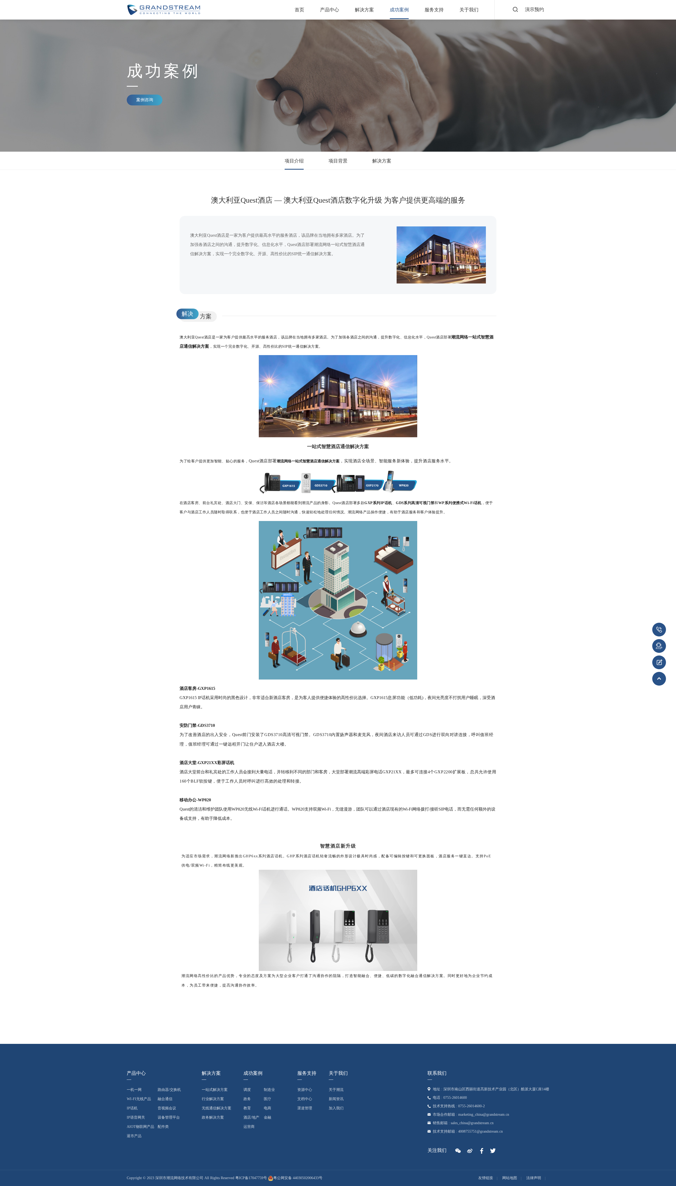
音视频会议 (167, 1108)
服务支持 (434, 9)
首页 (299, 9)
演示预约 (534, 9)
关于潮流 (336, 1090)
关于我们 (468, 9)
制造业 (269, 1090)
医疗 (267, 1099)
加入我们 (336, 1108)
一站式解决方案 (215, 1090)
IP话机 (132, 1108)
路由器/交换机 (169, 1090)
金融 (267, 1117)
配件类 (163, 1127)
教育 (247, 1108)
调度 (247, 1090)
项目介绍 (294, 161)
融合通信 (165, 1099)
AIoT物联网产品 (140, 1127)
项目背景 (338, 161)
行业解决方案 (213, 1099)
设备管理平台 (169, 1117)
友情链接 (485, 1178)
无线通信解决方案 (216, 1108)
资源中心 (304, 1090)
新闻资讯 (336, 1099)
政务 (247, 1099)
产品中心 (329, 9)
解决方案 (364, 9)
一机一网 (134, 1090)
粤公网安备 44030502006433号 (297, 1178)
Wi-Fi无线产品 (139, 1099)
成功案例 (399, 9)
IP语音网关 (136, 1117)
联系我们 (437, 1073)
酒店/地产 (251, 1117)
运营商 (249, 1127)
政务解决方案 (213, 1117)
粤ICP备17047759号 (251, 1178)
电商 (267, 1108)
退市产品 (134, 1136)
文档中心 (304, 1099)
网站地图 (509, 1178)
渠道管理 (304, 1108)
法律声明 (533, 1178)
